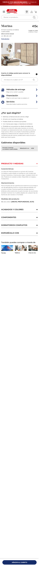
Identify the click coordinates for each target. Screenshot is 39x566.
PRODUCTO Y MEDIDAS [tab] (12, 163)
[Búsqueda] (30, 12)
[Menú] (4, 12)
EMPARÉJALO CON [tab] (10, 233)
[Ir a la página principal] (15, 11)
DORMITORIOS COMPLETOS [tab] (14, 225)
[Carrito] (35, 12)
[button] (19, 54)
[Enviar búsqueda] (34, 17)
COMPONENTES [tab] (8, 217)
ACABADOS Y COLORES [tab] (12, 209)
